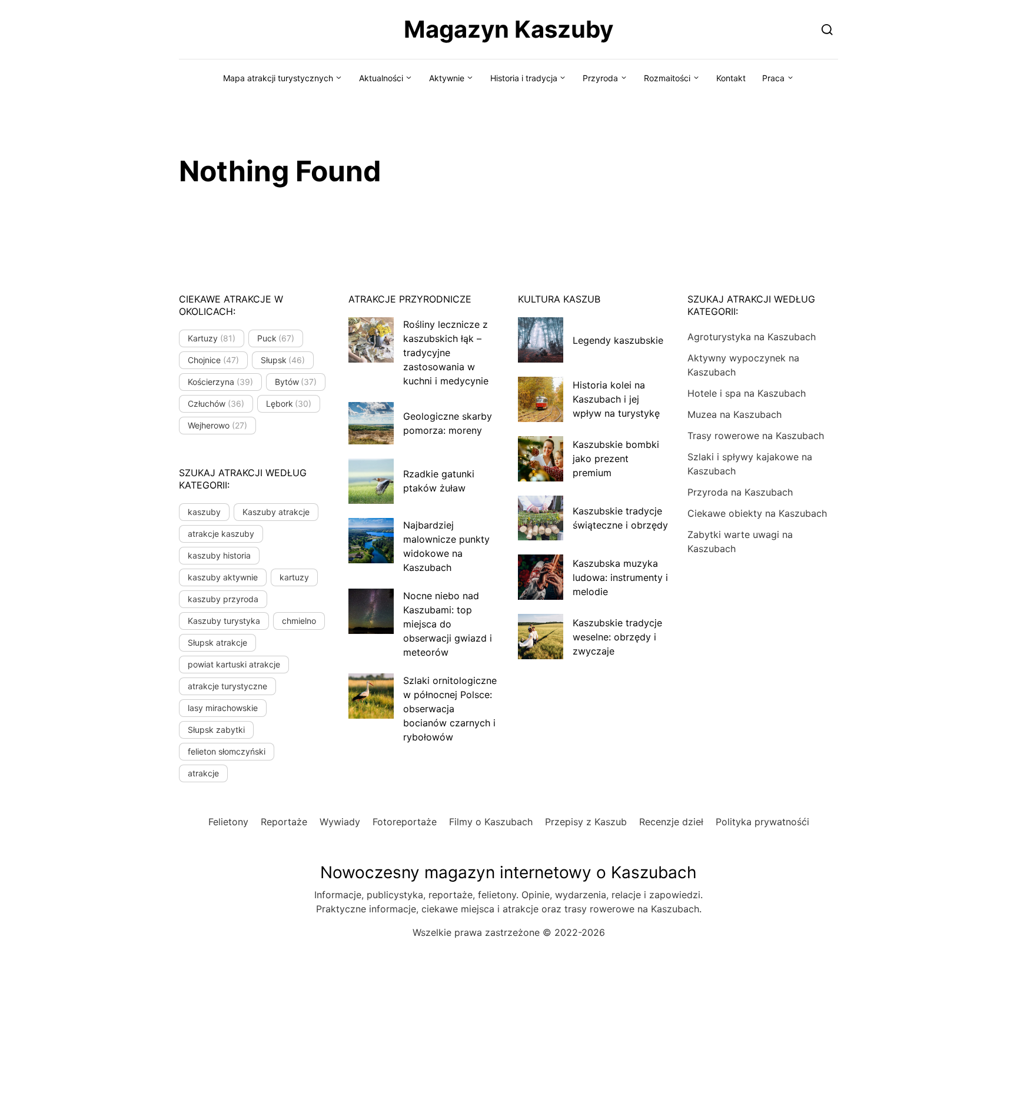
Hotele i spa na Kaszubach (746, 393)
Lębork (289, 403)
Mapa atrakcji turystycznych (278, 78)
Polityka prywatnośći (762, 822)
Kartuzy (211, 338)
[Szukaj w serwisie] (827, 29)
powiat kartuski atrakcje (234, 664)
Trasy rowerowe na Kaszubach (755, 435)
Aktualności (381, 78)
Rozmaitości (667, 78)
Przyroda (600, 78)
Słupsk (283, 360)
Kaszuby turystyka (224, 621)
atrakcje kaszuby (221, 534)
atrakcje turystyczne (227, 686)
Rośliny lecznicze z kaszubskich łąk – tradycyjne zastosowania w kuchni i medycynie (445, 352)
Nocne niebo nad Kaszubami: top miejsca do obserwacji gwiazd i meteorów (447, 624)
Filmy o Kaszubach (491, 822)
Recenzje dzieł (671, 822)
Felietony (228, 822)
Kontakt (731, 78)
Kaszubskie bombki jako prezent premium (616, 459)
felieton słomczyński (226, 751)
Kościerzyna (220, 382)
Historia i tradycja (523, 78)
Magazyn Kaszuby (508, 29)
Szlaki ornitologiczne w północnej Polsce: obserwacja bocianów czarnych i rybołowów (450, 709)
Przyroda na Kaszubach (740, 492)
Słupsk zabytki (216, 730)
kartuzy (294, 577)
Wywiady (340, 822)
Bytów (296, 382)
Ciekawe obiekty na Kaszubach (757, 513)
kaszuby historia (219, 555)
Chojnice (213, 360)
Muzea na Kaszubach (734, 414)
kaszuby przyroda (223, 599)
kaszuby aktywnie (223, 577)
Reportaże (284, 822)
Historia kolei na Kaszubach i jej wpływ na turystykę (616, 399)
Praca (773, 78)
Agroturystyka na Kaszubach (751, 337)
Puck (276, 338)
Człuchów (216, 403)
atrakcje (203, 773)
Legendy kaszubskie (618, 340)
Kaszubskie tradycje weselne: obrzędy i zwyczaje (617, 637)
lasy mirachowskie (223, 708)
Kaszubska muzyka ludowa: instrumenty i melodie (620, 577)
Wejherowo (217, 425)
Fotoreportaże (405, 822)
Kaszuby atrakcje (276, 512)
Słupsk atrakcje (217, 642)
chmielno (299, 621)
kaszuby (204, 512)
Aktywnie (446, 78)
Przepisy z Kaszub (586, 822)
